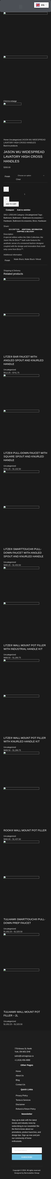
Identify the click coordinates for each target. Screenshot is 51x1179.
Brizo (35, 221)
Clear (18, 179)
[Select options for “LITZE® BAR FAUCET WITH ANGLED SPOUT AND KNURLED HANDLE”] (6, 352)
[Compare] (19, 352)
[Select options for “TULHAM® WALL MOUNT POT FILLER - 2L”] (6, 1007)
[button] (20, 7)
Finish (7, 176)
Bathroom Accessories (22, 221)
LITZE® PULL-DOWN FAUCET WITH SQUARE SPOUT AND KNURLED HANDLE (25, 456)
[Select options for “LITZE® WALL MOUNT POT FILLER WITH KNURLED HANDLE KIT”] (6, 733)
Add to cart (11, 204)
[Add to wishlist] (26, 352)
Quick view (13, 352)
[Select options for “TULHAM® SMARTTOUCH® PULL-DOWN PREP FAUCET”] (6, 915)
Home (6, 140)
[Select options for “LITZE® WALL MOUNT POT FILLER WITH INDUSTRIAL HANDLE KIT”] (6, 641)
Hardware (42, 221)
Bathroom (8, 218)
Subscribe (26, 1157)
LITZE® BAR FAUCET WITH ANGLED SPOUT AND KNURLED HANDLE (24, 360)
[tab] (14, 229)
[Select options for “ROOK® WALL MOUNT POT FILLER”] (6, 826)
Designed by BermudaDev (24, 1173)
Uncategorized (15, 140)
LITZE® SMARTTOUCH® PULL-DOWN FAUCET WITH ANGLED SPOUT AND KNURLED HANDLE (23, 553)
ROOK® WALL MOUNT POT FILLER (25, 830)
